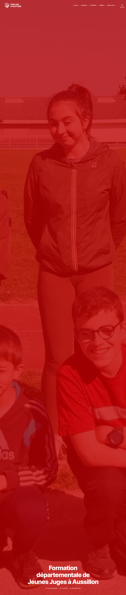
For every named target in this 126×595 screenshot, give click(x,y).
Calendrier (93, 5)
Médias (102, 5)
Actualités (84, 5)
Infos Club (78, 588)
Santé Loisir (110, 5)
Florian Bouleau (53, 588)
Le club (75, 5)
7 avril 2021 (65, 588)
